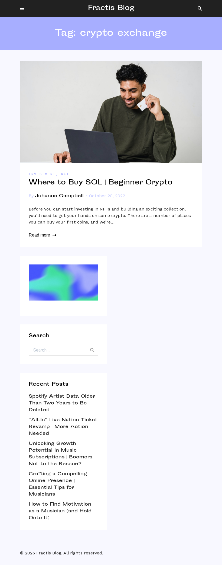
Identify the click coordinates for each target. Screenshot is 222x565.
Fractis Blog (111, 8)
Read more (39, 235)
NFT (65, 174)
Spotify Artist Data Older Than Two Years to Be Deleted (62, 403)
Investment (42, 174)
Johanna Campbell (59, 196)
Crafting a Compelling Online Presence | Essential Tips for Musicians (58, 484)
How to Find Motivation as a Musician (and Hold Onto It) (60, 511)
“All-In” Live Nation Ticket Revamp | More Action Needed (63, 427)
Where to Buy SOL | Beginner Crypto (100, 183)
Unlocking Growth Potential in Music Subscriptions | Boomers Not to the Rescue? (60, 454)
